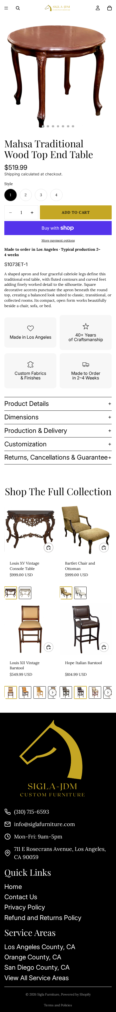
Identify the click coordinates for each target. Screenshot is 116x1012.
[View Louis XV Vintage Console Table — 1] (10, 593)
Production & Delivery (35, 430)
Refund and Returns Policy (42, 918)
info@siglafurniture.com (44, 824)
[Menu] (6, 8)
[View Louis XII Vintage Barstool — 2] (25, 692)
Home (13, 887)
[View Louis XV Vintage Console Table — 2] (25, 593)
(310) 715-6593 (31, 811)
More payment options (58, 240)
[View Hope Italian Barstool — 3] (95, 692)
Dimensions (21, 417)
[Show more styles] (52, 692)
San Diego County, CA (37, 968)
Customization (25, 444)
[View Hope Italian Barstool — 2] (80, 692)
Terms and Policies (58, 1005)
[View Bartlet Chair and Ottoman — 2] (80, 593)
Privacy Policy (24, 907)
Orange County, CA (32, 957)
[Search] (18, 8)
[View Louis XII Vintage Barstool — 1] (10, 692)
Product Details (26, 403)
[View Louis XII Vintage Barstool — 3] (39, 692)
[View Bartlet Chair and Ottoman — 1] (66, 593)
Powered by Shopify (76, 994)
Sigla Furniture (48, 994)
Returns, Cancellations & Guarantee (56, 457)
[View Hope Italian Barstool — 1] (66, 692)
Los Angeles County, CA (39, 947)
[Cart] (109, 8)
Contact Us (20, 897)
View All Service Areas (36, 978)
